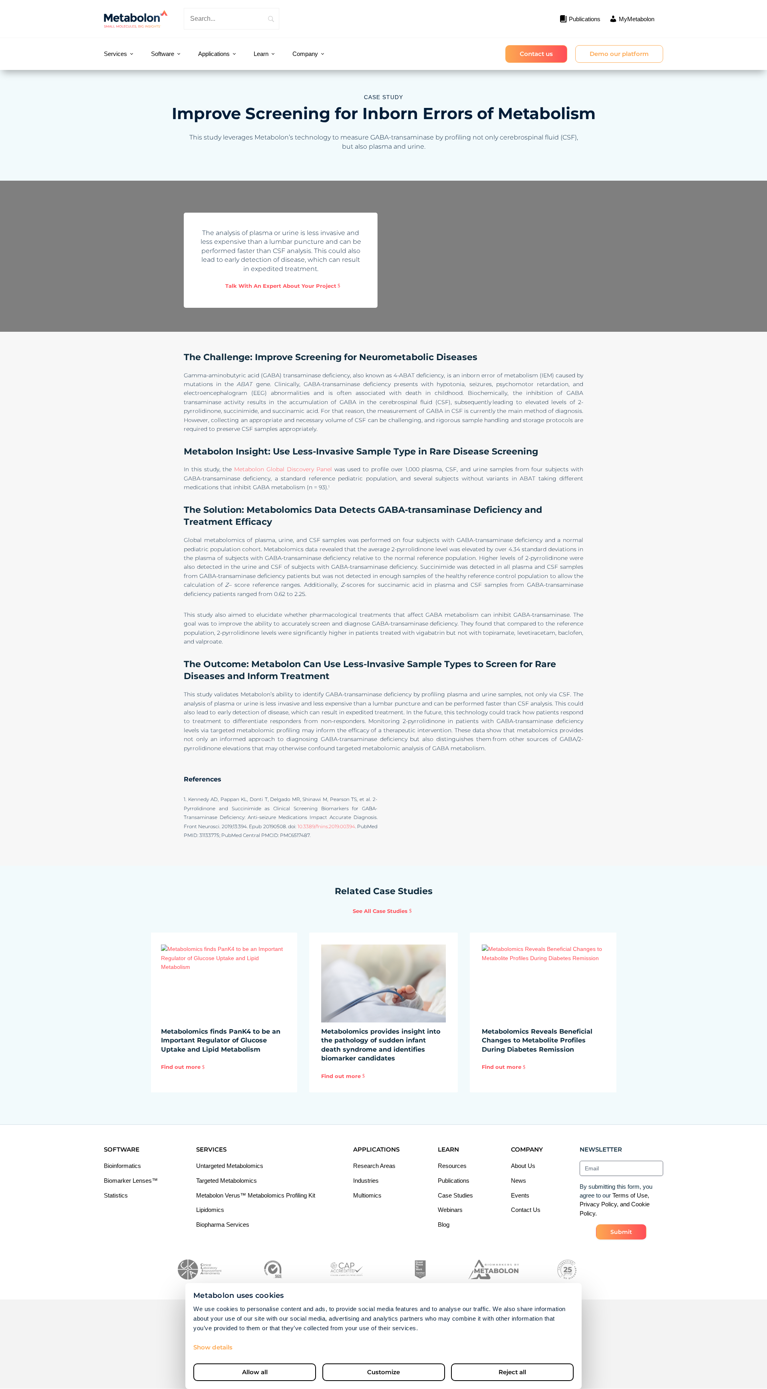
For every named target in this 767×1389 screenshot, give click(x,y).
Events (520, 1195)
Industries (366, 1180)
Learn (261, 53)
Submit (621, 1232)
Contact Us (525, 1209)
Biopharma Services (222, 1224)
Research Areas (374, 1165)
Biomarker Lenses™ (131, 1180)
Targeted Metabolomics (226, 1180)
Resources (452, 1165)
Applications (214, 53)
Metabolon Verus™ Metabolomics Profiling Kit (255, 1195)
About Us (523, 1165)
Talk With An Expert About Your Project (280, 286)
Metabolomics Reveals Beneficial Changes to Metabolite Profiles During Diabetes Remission (537, 1040)
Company (305, 53)
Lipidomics (210, 1209)
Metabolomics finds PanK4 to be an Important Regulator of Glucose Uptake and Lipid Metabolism (220, 1040)
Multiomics (367, 1195)
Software (162, 53)
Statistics (116, 1195)
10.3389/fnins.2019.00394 (326, 826)
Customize (383, 1372)
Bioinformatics (122, 1165)
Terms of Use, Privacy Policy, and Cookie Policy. (615, 1204)
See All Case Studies (380, 911)
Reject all (512, 1372)
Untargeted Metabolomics (229, 1165)
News (518, 1180)
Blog (443, 1224)
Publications (453, 1180)
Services (115, 53)
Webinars (450, 1209)
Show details (212, 1347)
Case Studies (455, 1195)
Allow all (255, 1372)
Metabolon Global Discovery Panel (283, 469)
